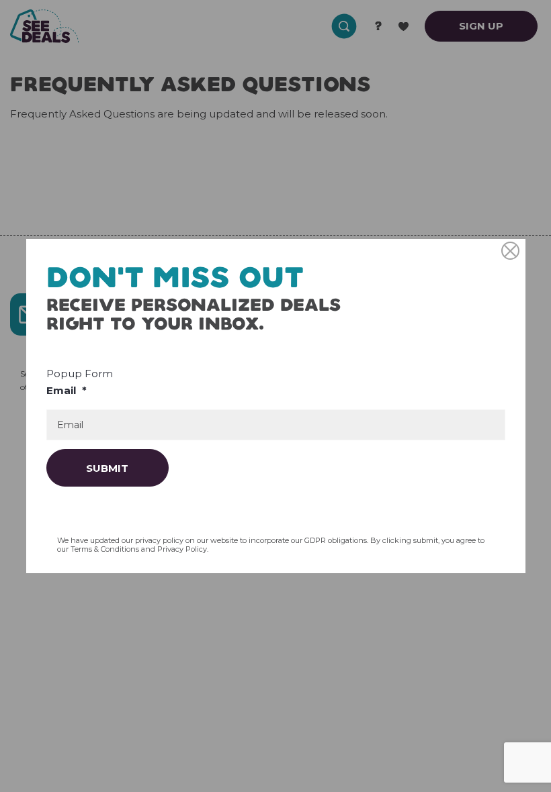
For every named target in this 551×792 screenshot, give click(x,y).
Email (66, 390)
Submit (107, 468)
